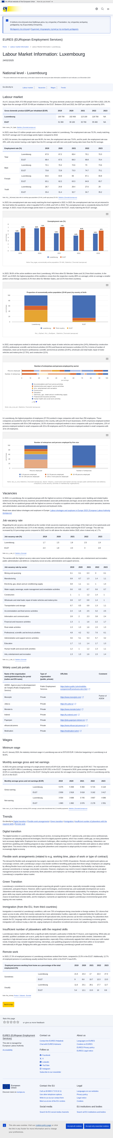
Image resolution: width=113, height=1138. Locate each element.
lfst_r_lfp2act (39, 333)
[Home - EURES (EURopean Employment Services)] (14, 9)
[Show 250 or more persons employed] (56, 476)
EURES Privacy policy (85, 1047)
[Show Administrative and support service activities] (48, 386)
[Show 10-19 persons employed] (54, 474)
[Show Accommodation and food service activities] (47, 384)
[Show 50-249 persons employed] (29, 476)
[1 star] (4, 1022)
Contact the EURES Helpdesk (51, 1041)
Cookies (80, 1101)
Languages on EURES (86, 1041)
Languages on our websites (87, 1091)
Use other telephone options (51, 1094)
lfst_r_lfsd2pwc (50, 333)
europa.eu (21, 1092)
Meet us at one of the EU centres (52, 1101)
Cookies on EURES (84, 1044)
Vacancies (41, 87)
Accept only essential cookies (97, 1126)
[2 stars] (6, 1022)
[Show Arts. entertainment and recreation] (44, 388)
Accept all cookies (74, 1126)
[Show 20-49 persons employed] (80, 474)
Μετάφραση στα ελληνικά (20, 29)
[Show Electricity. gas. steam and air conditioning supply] (49, 394)
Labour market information (19, 47)
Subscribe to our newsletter (50, 1072)
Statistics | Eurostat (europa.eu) (76, 262)
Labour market (28, 87)
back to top (8, 1004)
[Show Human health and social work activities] (46, 399)
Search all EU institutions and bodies (91, 1112)
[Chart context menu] (107, 214)
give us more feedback (34, 1022)
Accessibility (7, 1050)
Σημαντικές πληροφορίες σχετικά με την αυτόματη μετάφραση (54, 29)
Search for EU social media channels (54, 1112)
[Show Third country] (59, 328)
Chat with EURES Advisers (50, 1044)
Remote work (20, 824)
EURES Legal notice (85, 1051)
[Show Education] (36, 392)
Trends (63, 87)
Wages (53, 87)
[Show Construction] (37, 390)
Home (5, 47)
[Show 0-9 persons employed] (28, 474)
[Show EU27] (63, 257)
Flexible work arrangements (38, 821)
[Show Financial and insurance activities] (44, 397)
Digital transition (19, 821)
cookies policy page (43, 1125)
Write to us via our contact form (52, 1098)
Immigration (69, 821)
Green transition (56, 821)
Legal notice (81, 1098)
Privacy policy (82, 1094)
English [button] (96, 8)
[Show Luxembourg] (52, 257)
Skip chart (32, 214)
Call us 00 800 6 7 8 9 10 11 (51, 1091)
